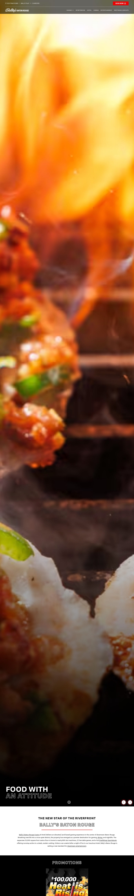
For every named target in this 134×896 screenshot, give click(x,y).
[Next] (130, 802)
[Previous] (124, 802)
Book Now (120, 3)
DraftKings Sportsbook (108, 840)
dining (100, 837)
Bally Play (25, 3)
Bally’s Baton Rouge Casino (29, 835)
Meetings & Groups (121, 10)
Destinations (12, 3)
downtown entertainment (76, 846)
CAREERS (35, 3)
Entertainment (106, 10)
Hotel (89, 10)
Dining (96, 10)
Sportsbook (80, 10)
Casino (69, 10)
